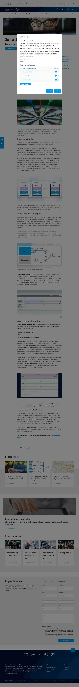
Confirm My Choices (25, 84)
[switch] (56, 72)
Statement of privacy (25, 59)
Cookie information (24, 58)
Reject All (57, 91)
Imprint (22, 61)
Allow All (49, 91)
